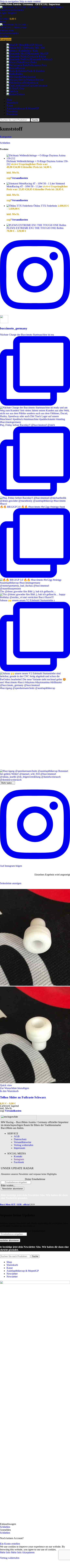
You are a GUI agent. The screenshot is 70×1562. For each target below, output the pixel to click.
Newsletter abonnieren (12, 1188)
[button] (9, 1091)
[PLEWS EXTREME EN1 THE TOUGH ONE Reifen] (36, 225)
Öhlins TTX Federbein (45, 205)
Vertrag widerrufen (23, 1145)
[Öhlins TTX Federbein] (20, 205)
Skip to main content (30, 1)
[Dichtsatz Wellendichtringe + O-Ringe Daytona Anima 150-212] (38, 158)
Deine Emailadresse (35, 1179)
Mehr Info (10, 1552)
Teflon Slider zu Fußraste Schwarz (23, 1097)
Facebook (19, 1162)
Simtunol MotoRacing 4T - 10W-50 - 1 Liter (36, 185)
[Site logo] (34, 10)
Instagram (19, 1159)
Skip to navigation (9, 1)
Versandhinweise (22, 1142)
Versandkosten (19, 178)
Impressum (19, 1148)
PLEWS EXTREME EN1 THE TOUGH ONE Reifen (35, 228)
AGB (17, 1136)
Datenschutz (20, 1139)
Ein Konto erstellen (10, 1543)
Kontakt (18, 1156)
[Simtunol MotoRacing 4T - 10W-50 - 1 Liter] (31, 183)
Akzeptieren (28, 1552)
